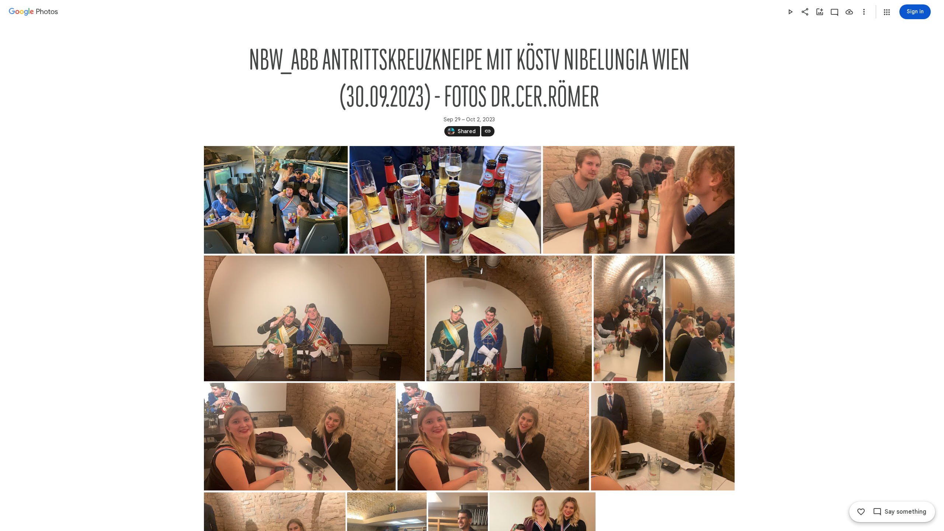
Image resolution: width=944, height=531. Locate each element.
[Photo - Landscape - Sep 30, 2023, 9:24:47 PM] (300, 436)
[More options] (864, 11)
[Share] (805, 11)
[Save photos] (849, 11)
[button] (886, 12)
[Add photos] (819, 11)
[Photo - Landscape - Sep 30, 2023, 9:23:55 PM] (314, 318)
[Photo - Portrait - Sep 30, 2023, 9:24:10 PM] (628, 318)
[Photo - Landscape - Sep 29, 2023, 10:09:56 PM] (639, 200)
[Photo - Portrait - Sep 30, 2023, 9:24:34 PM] (700, 318)
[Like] (861, 511)
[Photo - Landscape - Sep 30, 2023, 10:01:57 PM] (509, 318)
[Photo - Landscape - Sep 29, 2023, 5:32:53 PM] (445, 200)
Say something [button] (905, 512)
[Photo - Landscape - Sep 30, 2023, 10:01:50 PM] (663, 436)
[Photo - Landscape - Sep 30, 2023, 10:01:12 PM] (493, 436)
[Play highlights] (790, 12)
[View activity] (834, 11)
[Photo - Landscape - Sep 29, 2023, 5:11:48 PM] (276, 200)
